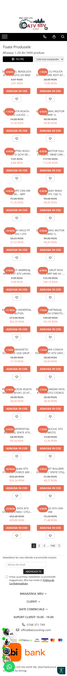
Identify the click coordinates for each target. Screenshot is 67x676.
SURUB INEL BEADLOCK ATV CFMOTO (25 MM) (16, 73)
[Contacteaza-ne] (45, 36)
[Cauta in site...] (63, 36)
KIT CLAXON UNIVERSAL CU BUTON (16, 311)
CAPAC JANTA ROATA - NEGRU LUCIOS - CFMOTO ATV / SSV (17, 113)
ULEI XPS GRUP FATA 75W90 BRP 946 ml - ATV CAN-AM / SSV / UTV (50, 271)
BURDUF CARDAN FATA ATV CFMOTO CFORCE (50, 390)
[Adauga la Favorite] (16, 99)
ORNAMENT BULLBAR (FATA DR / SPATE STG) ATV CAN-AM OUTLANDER (50, 470)
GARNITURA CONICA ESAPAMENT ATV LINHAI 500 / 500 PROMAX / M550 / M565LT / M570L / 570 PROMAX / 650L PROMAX (50, 351)
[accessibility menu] (61, 670)
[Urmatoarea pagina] (59, 545)
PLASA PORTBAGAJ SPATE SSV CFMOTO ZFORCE (50, 311)
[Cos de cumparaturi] (54, 36)
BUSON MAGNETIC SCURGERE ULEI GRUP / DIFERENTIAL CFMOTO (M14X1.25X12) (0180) (16, 351)
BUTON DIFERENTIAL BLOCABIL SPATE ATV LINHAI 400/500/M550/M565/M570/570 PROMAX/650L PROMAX (17, 430)
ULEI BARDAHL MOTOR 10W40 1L (50, 113)
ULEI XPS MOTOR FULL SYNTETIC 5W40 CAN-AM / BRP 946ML (50, 152)
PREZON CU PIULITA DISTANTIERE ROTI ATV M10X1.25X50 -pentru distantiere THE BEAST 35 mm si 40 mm (50, 73)
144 (52, 545)
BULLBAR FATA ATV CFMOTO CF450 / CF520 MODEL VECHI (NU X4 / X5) (16, 510)
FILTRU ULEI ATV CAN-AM (50, 510)
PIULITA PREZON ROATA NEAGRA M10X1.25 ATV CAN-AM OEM (17, 390)
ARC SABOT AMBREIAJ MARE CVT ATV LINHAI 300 (16, 271)
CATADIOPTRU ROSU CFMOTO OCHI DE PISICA (17, 152)
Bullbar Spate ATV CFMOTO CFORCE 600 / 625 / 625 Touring (17, 470)
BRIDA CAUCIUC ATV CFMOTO (50, 430)
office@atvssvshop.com (35, 630)
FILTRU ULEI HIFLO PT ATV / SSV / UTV (17, 232)
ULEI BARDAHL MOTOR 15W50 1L (50, 232)
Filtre (19, 59)
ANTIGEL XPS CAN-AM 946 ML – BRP (16, 192)
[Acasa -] (33, 23)
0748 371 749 (35, 625)
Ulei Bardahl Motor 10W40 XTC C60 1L (50, 192)
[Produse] (5, 37)
